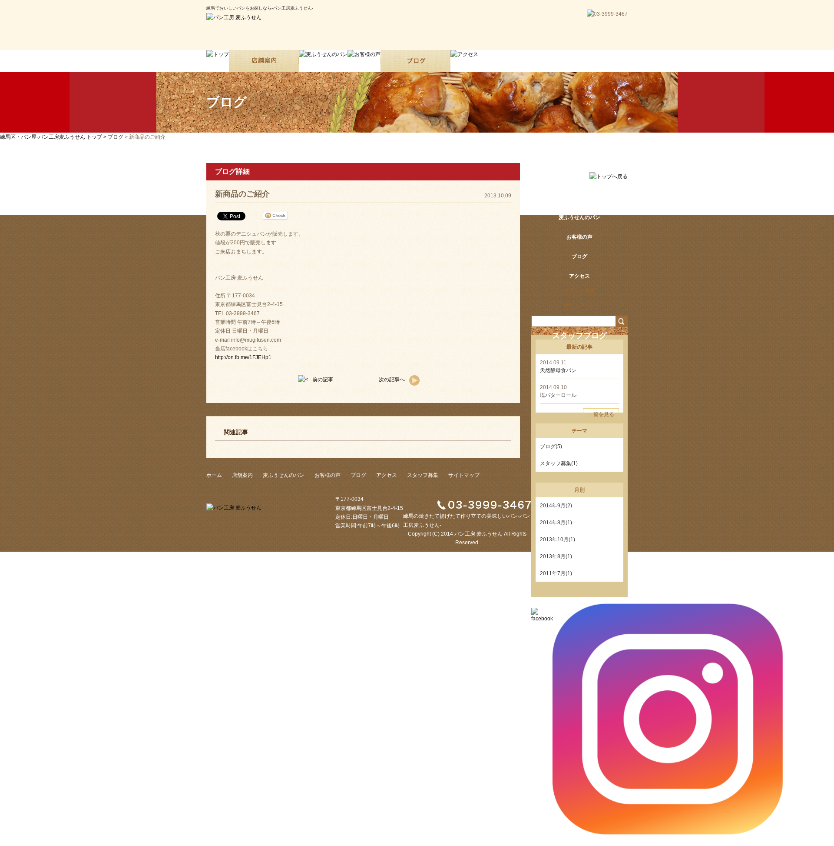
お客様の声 (327, 475)
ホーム (579, 178)
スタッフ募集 (422, 475)
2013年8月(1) (556, 556)
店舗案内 (579, 198)
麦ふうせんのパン (283, 475)
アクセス (386, 475)
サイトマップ (464, 475)
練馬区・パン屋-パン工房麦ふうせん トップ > (54, 137)
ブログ (115, 137)
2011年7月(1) (556, 573)
